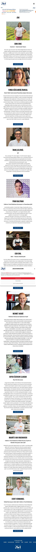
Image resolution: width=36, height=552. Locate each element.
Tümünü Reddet (18, 280)
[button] (34, 268)
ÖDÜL (30, 542)
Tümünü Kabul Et (18, 278)
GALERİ (26, 542)
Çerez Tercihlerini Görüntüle (18, 283)
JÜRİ (22, 542)
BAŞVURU (17, 542)
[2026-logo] (3, 2)
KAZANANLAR (11, 542)
